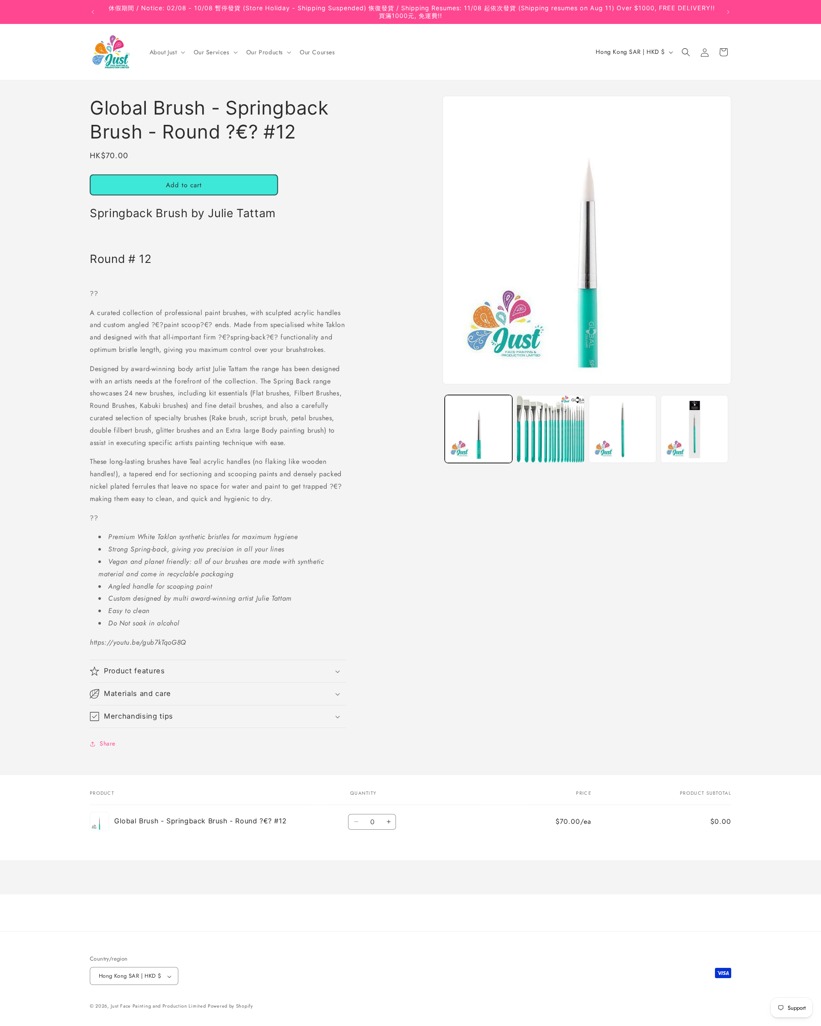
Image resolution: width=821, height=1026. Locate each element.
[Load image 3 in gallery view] (622, 429)
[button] (167, 52)
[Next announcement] (728, 12)
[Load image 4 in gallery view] (694, 429)
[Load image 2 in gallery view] (550, 429)
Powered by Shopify (230, 1006)
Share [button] (107, 743)
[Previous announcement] (92, 12)
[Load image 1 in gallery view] (478, 429)
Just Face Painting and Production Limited (158, 1006)
